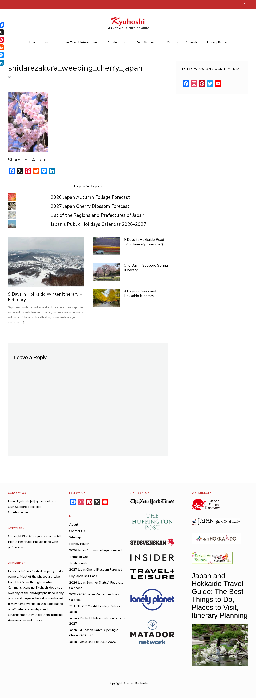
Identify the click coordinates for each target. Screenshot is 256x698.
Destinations (117, 42)
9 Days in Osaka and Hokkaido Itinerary (140, 293)
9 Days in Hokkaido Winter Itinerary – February (45, 297)
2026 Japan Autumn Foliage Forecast (90, 197)
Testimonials (78, 563)
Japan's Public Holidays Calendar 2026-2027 (98, 224)
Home (33, 42)
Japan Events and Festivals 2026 (92, 642)
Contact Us (77, 531)
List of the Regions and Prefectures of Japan (97, 215)
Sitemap (75, 537)
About (49, 42)
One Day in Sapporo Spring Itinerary (146, 267)
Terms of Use (79, 557)
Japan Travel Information (79, 42)
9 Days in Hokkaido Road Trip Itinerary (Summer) (144, 242)
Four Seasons (146, 42)
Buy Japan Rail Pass (83, 576)
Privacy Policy (217, 42)
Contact (172, 42)
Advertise (193, 42)
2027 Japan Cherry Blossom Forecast (90, 206)
